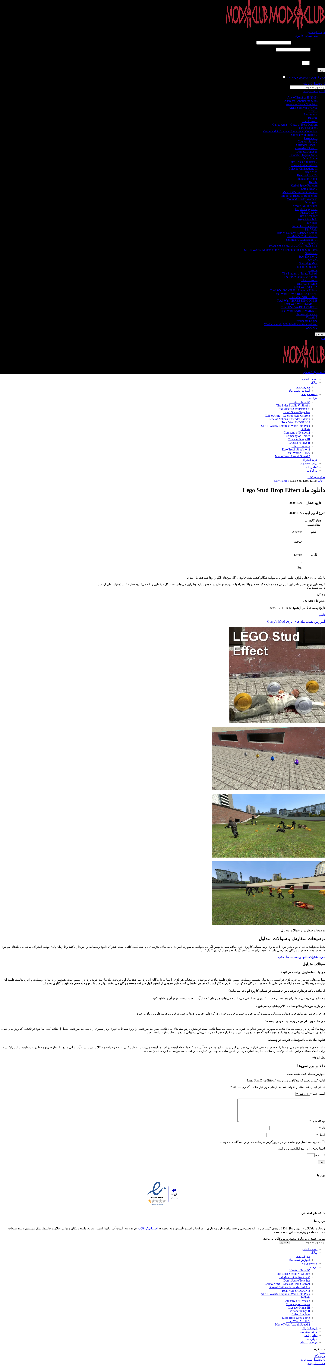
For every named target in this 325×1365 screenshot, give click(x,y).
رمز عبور (318, 49)
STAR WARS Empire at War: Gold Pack (293, 246)
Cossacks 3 (310, 138)
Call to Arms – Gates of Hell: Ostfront (294, 124)
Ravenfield (310, 222)
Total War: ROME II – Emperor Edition (293, 290)
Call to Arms (309, 121)
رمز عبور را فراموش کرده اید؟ (306, 77)
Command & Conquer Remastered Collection (290, 131)
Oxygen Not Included (304, 205)
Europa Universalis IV (304, 165)
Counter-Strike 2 (307, 141)
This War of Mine (306, 283)
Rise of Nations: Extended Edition (297, 232)
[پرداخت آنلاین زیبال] (174, 1194)
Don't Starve (310, 158)
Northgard (311, 202)
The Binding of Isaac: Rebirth (299, 273)
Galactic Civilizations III (303, 168)
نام (322, 1127)
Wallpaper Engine (306, 320)
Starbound (311, 253)
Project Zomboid (307, 219)
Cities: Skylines (308, 128)
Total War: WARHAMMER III (298, 310)
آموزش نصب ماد (299, 390)
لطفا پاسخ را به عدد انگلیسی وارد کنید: (301, 56)
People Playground (306, 209)
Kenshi (313, 182)
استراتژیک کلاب (148, 1228)
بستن (321, 1352)
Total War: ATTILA (305, 287)
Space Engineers (307, 243)
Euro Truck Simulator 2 (303, 161)
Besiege (312, 117)
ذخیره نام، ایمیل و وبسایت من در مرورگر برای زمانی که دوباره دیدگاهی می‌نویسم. (269, 1142)
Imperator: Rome (307, 178)
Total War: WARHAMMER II (299, 307)
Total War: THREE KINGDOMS (297, 300)
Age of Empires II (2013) (302, 97)
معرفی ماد (303, 387)
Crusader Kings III (306, 148)
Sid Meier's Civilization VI (301, 239)
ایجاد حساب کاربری (307, 35)
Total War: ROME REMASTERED (295, 293)
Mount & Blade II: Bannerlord (299, 195)
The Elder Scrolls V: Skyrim (300, 276)
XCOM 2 (311, 327)
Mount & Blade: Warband (302, 199)
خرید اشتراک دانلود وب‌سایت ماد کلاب (301, 957)
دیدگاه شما (317, 1121)
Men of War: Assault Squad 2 (299, 192)
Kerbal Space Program (304, 185)
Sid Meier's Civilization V (302, 236)
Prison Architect (307, 216)
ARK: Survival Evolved (303, 107)
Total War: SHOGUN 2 (303, 297)
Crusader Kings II (306, 144)
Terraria (312, 270)
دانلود (321, 614)
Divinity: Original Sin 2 (303, 155)
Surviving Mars (308, 263)
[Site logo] (296, 28)
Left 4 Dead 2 (309, 188)
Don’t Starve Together (296, 412)
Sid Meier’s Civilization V (294, 408)
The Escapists (309, 280)
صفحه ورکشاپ (315, 477)
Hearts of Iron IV (307, 175)
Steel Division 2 (307, 256)
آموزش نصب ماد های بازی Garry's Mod (296, 621)
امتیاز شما (317, 1093)
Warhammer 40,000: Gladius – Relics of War (290, 324)
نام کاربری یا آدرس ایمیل (308, 42)
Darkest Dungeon (306, 151)
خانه (320, 480)
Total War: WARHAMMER (300, 304)
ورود (321, 70)
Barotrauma (310, 114)
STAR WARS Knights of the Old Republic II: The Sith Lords (280, 249)
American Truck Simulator (301, 104)
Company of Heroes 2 (304, 134)
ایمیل (320, 1134)
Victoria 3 (311, 317)
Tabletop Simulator (306, 266)
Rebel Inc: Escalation (304, 226)
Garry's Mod (309, 172)
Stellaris (312, 260)
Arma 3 (312, 111)
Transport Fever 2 (306, 314)
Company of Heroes (298, 436)
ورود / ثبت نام (308, 1342)
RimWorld (311, 229)
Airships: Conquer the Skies (300, 100)
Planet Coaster (308, 212)
